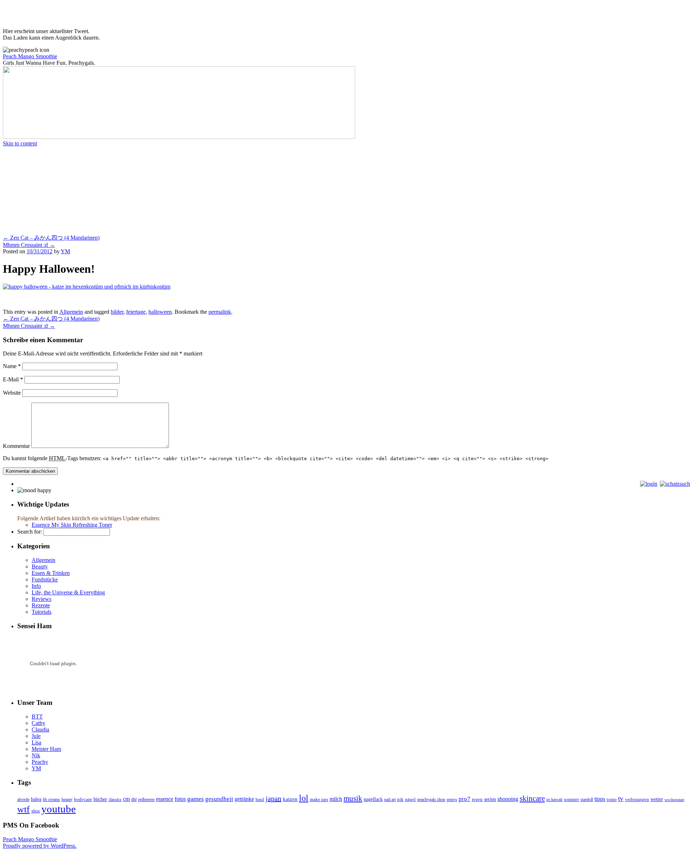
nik (400, 799)
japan (273, 798)
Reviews (41, 599)
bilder (117, 312)
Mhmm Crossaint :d (29, 245)
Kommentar (16, 446)
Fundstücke (45, 579)
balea (36, 799)
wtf (23, 809)
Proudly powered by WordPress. (40, 846)
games (195, 798)
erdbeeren (146, 799)
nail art (390, 799)
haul (260, 799)
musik (353, 798)
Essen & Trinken (51, 573)
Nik (36, 755)
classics (115, 799)
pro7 (464, 799)
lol (303, 798)
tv (621, 798)
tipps (599, 799)
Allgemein (71, 312)
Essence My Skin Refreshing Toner (72, 525)
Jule (36, 736)
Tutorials (41, 612)
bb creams (51, 799)
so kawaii (554, 799)
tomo (612, 799)
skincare (532, 798)
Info (36, 586)
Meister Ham (46, 749)
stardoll (586, 799)
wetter (656, 799)
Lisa (36, 742)
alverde (23, 799)
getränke (244, 799)
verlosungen (637, 799)
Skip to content (20, 143)
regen (477, 799)
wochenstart (674, 800)
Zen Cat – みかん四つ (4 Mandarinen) (51, 238)
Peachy (40, 762)
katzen (290, 799)
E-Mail (13, 379)
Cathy (38, 723)
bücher (100, 799)
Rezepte (41, 605)
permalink (219, 312)
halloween (160, 312)
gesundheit (219, 799)
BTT (37, 716)
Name (12, 366)
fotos (180, 799)
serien (490, 799)
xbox (35, 811)
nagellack (373, 799)
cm (126, 799)
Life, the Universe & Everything (68, 592)
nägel (410, 799)
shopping (507, 799)
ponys (452, 799)
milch (336, 799)
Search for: (29, 532)
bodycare (83, 799)
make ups (319, 799)
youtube (58, 809)
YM (65, 251)
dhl (134, 799)
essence (164, 799)
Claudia (40, 729)
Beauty (40, 566)
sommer (571, 799)
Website (12, 393)
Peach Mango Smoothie (30, 56)
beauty (67, 799)
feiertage (136, 312)
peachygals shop (431, 799)
